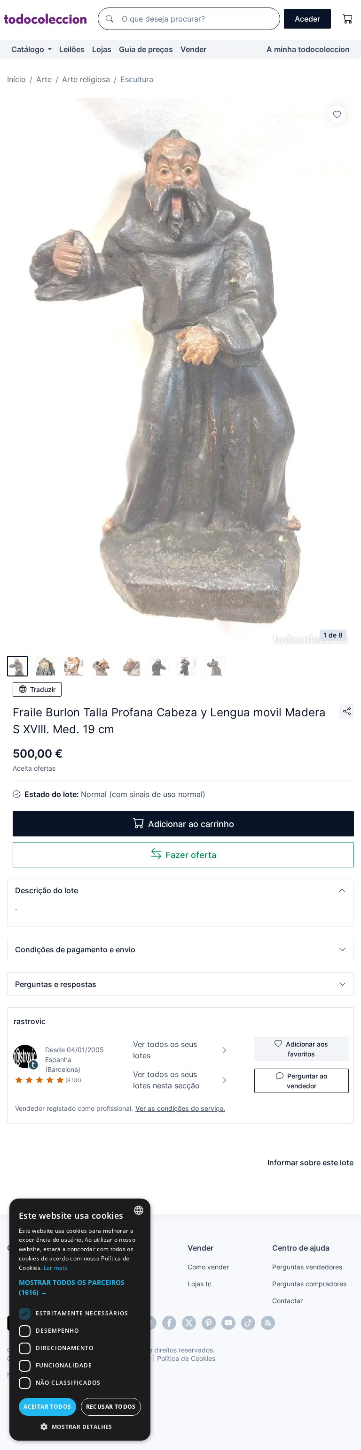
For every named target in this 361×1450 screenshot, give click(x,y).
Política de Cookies (186, 1358)
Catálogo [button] (28, 49)
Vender (193, 49)
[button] (180, 890)
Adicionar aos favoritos (307, 1049)
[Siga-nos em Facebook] (169, 1323)
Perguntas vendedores (307, 1267)
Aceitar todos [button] (47, 1407)
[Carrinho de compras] (347, 19)
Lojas (101, 49)
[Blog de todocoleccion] (268, 1323)
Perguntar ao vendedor (307, 1081)
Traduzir (42, 689)
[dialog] (79, 1320)
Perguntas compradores (309, 1284)
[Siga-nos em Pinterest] (209, 1323)
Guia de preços (146, 49)
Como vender (208, 1267)
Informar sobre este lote (310, 1162)
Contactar (287, 1301)
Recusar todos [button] (111, 1407)
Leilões (72, 49)
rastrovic (30, 1021)
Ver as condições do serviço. (180, 1108)
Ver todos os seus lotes (165, 1050)
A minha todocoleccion (308, 49)
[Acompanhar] (337, 114)
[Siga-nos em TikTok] (248, 1323)
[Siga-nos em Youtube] (228, 1323)
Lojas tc (200, 1284)
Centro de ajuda (301, 1248)
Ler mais (55, 1268)
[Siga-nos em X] (189, 1323)
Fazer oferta (190, 855)
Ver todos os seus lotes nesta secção (166, 1080)
